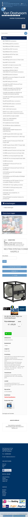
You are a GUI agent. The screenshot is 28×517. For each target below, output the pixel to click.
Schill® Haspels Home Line (9, 147)
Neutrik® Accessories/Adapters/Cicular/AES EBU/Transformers (14, 78)
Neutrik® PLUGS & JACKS (9, 62)
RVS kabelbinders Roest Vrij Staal (11, 122)
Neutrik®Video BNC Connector (10, 49)
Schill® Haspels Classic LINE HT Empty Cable (14, 145)
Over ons (4, 464)
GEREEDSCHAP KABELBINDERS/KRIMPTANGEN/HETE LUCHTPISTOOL (12, 130)
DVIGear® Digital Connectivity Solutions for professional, (13, 197)
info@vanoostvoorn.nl (9, 231)
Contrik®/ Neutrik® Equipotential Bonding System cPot (13, 97)
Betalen (4, 491)
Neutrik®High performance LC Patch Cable (13, 59)
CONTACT (15, 5)
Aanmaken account (7, 6)
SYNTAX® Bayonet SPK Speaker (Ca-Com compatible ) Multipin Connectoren (13, 181)
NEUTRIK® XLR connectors (9, 41)
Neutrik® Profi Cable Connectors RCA (12, 65)
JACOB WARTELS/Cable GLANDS (11, 116)
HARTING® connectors (8, 106)
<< (14, 267)
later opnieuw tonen (8, 515)
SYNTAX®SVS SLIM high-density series (12, 187)
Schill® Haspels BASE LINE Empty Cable (12, 134)
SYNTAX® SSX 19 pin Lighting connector (13, 184)
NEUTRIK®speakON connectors (11, 43)
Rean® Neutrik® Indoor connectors (11, 101)
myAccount (23, 5)
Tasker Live (4, 481)
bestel (9, 333)
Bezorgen (4, 492)
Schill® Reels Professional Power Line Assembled (12, 164)
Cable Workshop (5, 477)
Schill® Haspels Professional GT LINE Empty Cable (14, 137)
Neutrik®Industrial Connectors (10, 74)
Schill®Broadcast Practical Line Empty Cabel (14, 150)
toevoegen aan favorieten (8, 413)
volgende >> (14, 271)
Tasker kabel (5, 479)
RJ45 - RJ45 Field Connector (9, 109)
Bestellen (4, 489)
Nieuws (4, 465)
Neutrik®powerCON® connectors (11, 46)
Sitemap (4, 494)
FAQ (23, 3)
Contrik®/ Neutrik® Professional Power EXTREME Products (12, 85)
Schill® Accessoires (8, 161)
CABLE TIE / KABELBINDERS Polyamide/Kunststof (9, 119)
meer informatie (23, 514)
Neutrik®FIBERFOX (7, 57)
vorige (15, 275)
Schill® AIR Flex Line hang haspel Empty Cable (14, 158)
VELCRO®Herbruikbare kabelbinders (12, 125)
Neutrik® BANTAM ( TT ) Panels (10, 67)
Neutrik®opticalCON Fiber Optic (10, 54)
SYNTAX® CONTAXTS (8, 190)
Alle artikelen (5, 255)
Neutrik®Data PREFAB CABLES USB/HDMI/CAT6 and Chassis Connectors (13, 71)
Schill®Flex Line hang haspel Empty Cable (13, 155)
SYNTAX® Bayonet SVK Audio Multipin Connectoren (12, 173)
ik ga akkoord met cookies (19, 515)
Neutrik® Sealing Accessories (10, 81)
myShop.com (17, 420)
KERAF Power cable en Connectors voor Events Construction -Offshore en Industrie (13, 112)
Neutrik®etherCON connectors (10, 51)
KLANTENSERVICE (7, 5)
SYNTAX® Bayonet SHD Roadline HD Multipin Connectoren (14, 177)
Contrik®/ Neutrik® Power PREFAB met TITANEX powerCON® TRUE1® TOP (12, 89)
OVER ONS (5, 2)
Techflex (4, 478)
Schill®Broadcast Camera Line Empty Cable (13, 153)
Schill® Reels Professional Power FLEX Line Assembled (13, 168)
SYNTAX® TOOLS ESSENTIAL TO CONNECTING (11, 193)
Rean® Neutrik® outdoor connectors (12, 103)
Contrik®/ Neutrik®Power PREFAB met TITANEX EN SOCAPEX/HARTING (12, 93)
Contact (4, 495)
